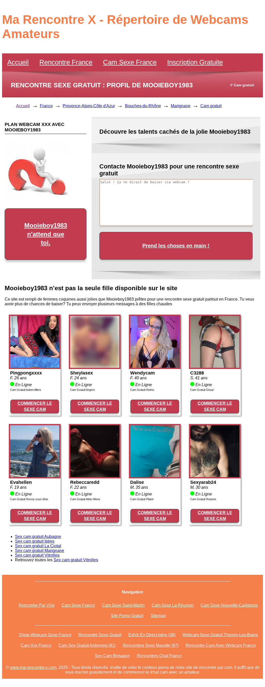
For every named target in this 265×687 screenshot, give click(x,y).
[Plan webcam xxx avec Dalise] (154, 475)
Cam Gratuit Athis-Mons (85, 499)
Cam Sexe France (130, 62)
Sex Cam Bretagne (112, 656)
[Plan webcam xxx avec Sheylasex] (94, 366)
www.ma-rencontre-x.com (33, 667)
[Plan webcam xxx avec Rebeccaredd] (94, 475)
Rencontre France (65, 62)
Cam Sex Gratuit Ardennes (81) (87, 645)
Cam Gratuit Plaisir (142, 499)
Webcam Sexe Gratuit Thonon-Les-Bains (220, 635)
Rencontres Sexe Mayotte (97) (151, 645)
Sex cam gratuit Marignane (39, 550)
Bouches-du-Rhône (143, 106)
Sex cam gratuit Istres (34, 541)
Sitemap (158, 615)
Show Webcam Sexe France (45, 635)
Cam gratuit (211, 106)
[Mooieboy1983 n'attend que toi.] (37, 199)
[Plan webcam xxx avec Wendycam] (154, 366)
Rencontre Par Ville (37, 605)
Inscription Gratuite (195, 62)
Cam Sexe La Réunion (173, 605)
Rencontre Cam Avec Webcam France (221, 645)
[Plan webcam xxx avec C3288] (214, 366)
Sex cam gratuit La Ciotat (38, 546)
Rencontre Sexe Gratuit (99, 635)
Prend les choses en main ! (175, 246)
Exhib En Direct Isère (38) (151, 635)
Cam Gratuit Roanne (203, 499)
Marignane (180, 106)
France (46, 106)
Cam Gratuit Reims (142, 389)
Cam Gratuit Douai (202, 389)
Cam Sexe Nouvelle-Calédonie (229, 605)
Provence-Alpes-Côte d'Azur (89, 106)
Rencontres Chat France (159, 656)
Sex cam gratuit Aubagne (38, 536)
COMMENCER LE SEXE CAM (35, 406)
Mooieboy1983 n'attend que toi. (45, 234)
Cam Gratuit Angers (82, 389)
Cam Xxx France (36, 645)
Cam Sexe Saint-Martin (123, 605)
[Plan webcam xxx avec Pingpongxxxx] (34, 366)
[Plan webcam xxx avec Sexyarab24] (214, 475)
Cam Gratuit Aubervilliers (25, 389)
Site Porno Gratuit (127, 615)
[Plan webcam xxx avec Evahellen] (34, 475)
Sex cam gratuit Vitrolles (37, 555)
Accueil (18, 62)
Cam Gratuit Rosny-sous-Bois (29, 499)
